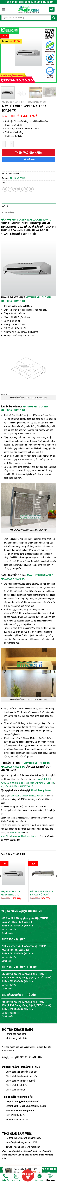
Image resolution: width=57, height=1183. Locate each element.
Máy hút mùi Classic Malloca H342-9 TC (10, 893)
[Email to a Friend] (20, 189)
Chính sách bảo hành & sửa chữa (21, 1076)
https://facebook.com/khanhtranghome (18, 836)
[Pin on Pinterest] (26, 189)
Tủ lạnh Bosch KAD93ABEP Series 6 (37, 782)
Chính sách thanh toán (16, 1085)
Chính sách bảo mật (15, 1089)
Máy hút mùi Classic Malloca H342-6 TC (26, 219)
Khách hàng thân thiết (16, 1038)
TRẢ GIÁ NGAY (28, 159)
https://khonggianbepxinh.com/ (22, 1101)
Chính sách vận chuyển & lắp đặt (21, 1071)
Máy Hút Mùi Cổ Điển (37, 102)
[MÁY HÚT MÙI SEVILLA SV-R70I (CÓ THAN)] (43, 873)
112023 (8, 183)
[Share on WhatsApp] (4, 189)
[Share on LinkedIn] (31, 189)
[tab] (29, 207)
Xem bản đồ (7, 933)
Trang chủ (7, 102)
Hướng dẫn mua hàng (16, 1033)
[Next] (50, 55)
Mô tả (5, 206)
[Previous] (7, 55)
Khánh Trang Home (41, 790)
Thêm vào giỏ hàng (28, 152)
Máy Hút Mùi (20, 102)
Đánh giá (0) (8, 212)
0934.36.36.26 (16, 832)
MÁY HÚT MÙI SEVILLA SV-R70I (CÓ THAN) (41, 893)
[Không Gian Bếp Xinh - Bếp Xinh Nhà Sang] (28, 9)
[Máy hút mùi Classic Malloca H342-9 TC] (13, 873)
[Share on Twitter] (15, 189)
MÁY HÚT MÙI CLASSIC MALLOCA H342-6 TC (25, 408)
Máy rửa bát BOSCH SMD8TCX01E (17, 786)
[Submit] (53, 17)
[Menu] (3, 9)
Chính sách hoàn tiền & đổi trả (20, 1080)
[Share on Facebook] (10, 189)
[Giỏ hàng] (52, 9)
